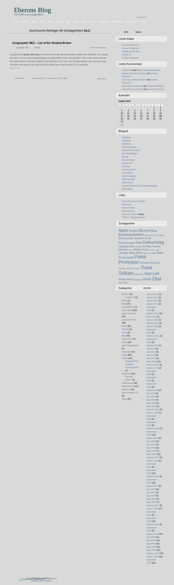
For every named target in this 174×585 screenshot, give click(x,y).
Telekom (130, 268)
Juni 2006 (151, 540)
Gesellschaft (125, 246)
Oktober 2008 (152, 428)
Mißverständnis (150, 253)
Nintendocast (128, 211)
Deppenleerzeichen (131, 150)
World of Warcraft (130, 393)
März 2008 (151, 454)
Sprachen (103, 21)
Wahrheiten (139, 274)
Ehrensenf (126, 204)
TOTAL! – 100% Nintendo (133, 217)
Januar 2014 (152, 301)
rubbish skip (127, 70)
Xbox (65, 78)
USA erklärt (127, 189)
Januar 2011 (152, 326)
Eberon (37, 48)
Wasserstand (131, 21)
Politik (84, 21)
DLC (44, 78)
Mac (68, 21)
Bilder (34, 21)
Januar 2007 (152, 508)
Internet (59, 21)
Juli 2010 (150, 348)
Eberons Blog (32, 10)
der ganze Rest (129, 320)
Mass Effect (57, 78)
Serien (93, 21)
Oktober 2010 (152, 336)
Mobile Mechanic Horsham (134, 73)
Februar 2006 (152, 553)
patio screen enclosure (132, 86)
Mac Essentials (129, 176)
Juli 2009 (150, 393)
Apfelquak (126, 140)
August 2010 (152, 345)
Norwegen (127, 352)
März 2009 (151, 406)
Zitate (143, 21)
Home (16, 21)
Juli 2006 (150, 537)
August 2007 (152, 486)
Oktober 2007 (152, 476)
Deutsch (139, 238)
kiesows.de (127, 163)
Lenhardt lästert (129, 169)
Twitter (138, 32)
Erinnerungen (126, 242)
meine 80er (127, 339)
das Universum (129, 313)
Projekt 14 (126, 55)
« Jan (121, 125)
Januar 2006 (152, 556)
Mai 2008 (150, 448)
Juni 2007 (151, 492)
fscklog (125, 157)
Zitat (156, 278)
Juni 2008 (151, 444)
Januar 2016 (152, 294)
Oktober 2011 (152, 323)
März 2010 (151, 361)
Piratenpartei (126, 257)
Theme (137, 268)
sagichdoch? (128, 182)
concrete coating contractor (134, 80)
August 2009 (152, 390)
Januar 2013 (152, 304)
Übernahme (123, 283)
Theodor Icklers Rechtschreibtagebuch (140, 186)
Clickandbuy (149, 235)
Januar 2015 (152, 297)
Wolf (129, 279)
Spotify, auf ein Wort (131, 51)
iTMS (130, 250)
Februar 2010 (152, 365)
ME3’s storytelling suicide (148, 70)
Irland (124, 332)
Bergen (133, 230)
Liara (49, 78)
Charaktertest (128, 307)
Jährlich (138, 249)
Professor (128, 262)
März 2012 (151, 317)
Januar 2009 (152, 413)
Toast (146, 267)
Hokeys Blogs (128, 160)
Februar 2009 (152, 409)
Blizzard (145, 230)
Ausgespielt (36, 78)
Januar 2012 (152, 320)
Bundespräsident (131, 234)
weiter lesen (15, 68)
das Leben (159, 235)
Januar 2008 (152, 461)
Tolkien (126, 273)
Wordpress (137, 280)
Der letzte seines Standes (133, 201)
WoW (147, 279)
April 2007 (151, 499)
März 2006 (151, 550)
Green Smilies (128, 208)
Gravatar (138, 247)
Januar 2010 (152, 368)
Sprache (155, 262)
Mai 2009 (150, 400)
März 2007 (151, 502)
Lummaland (127, 173)
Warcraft (151, 273)
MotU (160, 252)
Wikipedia (126, 389)
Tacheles (122, 268)
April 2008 (151, 451)
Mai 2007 (150, 496)
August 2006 (152, 534)
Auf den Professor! (130, 45)
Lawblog (126, 166)
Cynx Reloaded (129, 147)
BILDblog (126, 144)
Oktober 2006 (152, 524)
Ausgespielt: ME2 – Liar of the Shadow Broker (41, 42)
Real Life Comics (130, 214)
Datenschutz (126, 238)
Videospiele (116, 21)
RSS (126, 32)
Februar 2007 (152, 505)
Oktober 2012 (152, 313)
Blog (42, 21)
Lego (157, 250)
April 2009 (151, 403)
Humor (157, 246)
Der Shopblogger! (130, 153)
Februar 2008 (152, 457)
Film (139, 242)
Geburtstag (153, 242)
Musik (75, 21)
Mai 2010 (150, 355)
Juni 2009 (151, 396)
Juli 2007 (150, 489)
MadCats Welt (128, 179)
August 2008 (152, 438)
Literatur (123, 252)
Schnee (144, 262)
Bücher (25, 21)
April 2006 (151, 547)
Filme (50, 21)
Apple (123, 230)
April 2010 (151, 358)
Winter (122, 279)
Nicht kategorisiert (130, 345)
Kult (145, 249)
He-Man (147, 246)
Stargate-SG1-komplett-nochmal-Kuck (131, 364)
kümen (151, 250)
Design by (41, 581)
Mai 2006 (150, 543)
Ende (148, 238)
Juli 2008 (150, 441)
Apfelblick (126, 137)
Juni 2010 (151, 352)
